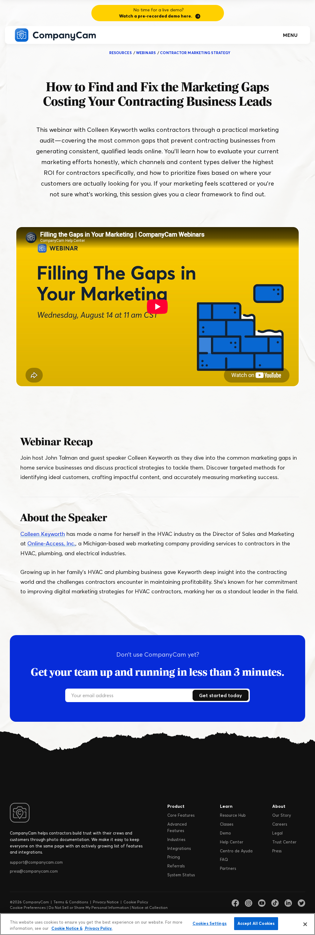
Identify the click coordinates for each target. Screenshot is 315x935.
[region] (157, 924)
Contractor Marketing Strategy (195, 52)
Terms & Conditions (71, 902)
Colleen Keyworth (42, 533)
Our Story (281, 815)
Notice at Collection (150, 907)
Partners (228, 868)
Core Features (180, 815)
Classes (226, 824)
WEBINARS (146, 52)
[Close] (305, 924)
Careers (279, 824)
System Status (181, 874)
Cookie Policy (135, 902)
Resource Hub (233, 815)
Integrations (179, 848)
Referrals (176, 865)
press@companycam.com (34, 871)
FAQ (224, 859)
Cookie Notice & (66, 928)
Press (276, 850)
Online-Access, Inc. (51, 543)
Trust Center (284, 841)
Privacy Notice (106, 902)
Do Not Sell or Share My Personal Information (89, 907)
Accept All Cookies (256, 923)
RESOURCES (120, 52)
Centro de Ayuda (236, 850)
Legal (277, 833)
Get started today (220, 695)
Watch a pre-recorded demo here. (155, 16)
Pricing (173, 856)
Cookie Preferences (28, 907)
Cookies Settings (210, 923)
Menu (290, 35)
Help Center (231, 841)
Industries (176, 839)
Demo (225, 833)
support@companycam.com (36, 862)
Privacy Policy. (98, 928)
